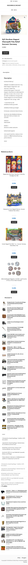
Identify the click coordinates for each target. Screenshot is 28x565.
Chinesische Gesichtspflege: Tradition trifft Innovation (13, 438)
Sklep (19, 557)
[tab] (6, 72)
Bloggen (24, 557)
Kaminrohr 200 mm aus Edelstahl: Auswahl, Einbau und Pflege (13, 453)
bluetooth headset (14, 63)
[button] (14, 10)
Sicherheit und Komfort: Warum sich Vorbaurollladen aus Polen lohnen (11, 448)
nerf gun (20, 65)
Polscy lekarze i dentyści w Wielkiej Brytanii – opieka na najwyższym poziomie (13, 457)
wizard (23, 65)
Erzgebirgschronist (14, 5)
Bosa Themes (25, 561)
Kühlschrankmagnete (12, 61)
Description (6, 72)
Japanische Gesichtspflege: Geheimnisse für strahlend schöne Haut (13, 443)
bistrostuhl (7, 63)
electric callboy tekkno (7, 65)
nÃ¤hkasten (14, 65)
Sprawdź (6, 53)
